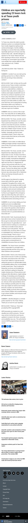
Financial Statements (7, 504)
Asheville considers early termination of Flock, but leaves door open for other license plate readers (13, 431)
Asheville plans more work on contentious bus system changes (13, 417)
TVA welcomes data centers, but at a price (12, 399)
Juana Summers (5, 22)
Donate (23, 2)
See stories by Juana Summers (17, 340)
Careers (4, 507)
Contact (4, 486)
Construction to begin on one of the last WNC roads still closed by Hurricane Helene (13, 459)
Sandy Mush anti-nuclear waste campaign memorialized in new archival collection (12, 424)
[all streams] (26, 521)
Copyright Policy (6, 489)
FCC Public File (6, 498)
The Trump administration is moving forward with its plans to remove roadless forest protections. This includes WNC (12, 452)
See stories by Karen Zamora (9, 357)
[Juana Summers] (4, 334)
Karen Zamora (5, 346)
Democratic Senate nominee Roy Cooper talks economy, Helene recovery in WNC (13, 411)
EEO (4, 495)
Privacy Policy (6, 492)
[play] (2, 521)
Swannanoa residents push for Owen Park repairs (12, 445)
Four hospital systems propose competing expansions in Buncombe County (12, 438)
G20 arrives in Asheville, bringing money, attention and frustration (12, 404)
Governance (5, 501)
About (4, 483)
